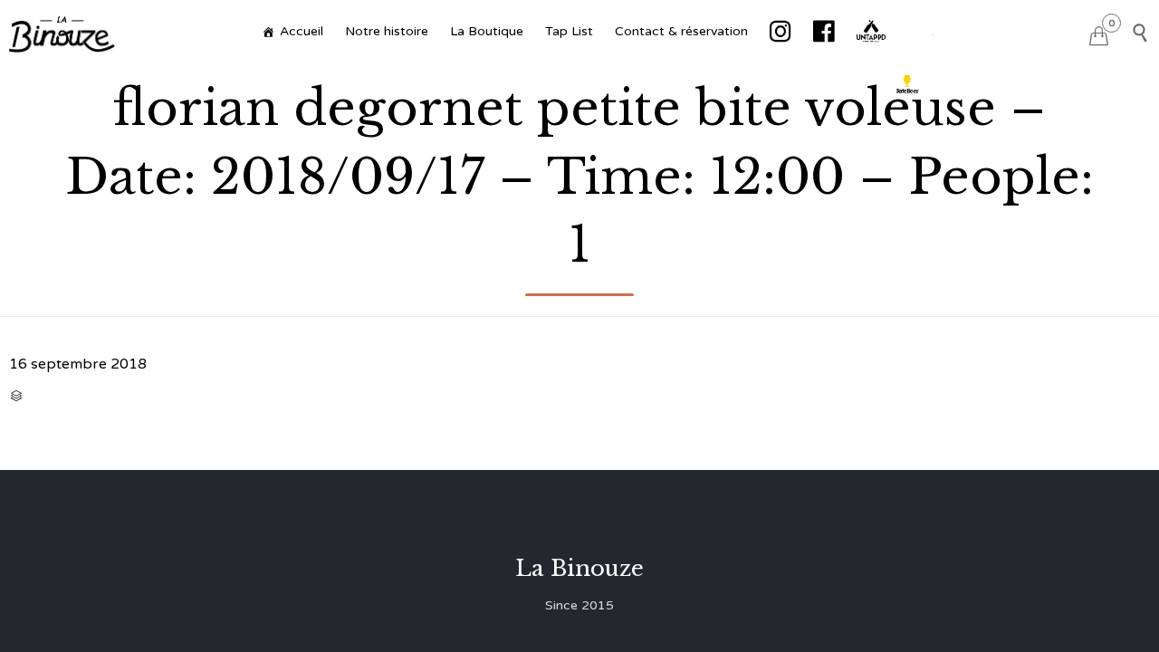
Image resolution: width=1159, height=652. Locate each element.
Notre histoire (386, 31)
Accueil (301, 31)
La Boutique (486, 31)
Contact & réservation (681, 31)
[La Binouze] (63, 32)
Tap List (569, 31)
